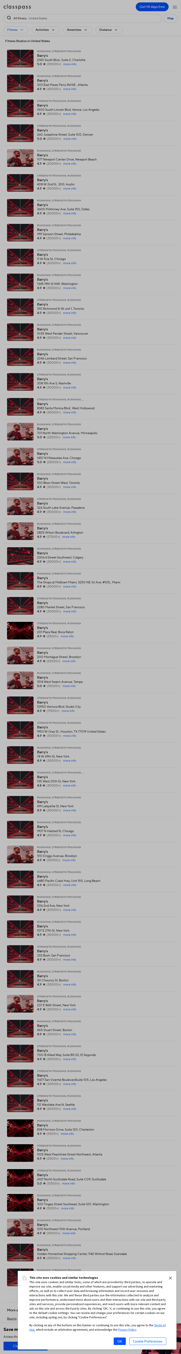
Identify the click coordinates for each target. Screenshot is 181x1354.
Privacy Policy (127, 1330)
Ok (119, 1341)
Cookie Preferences (147, 1341)
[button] (170, 1278)
